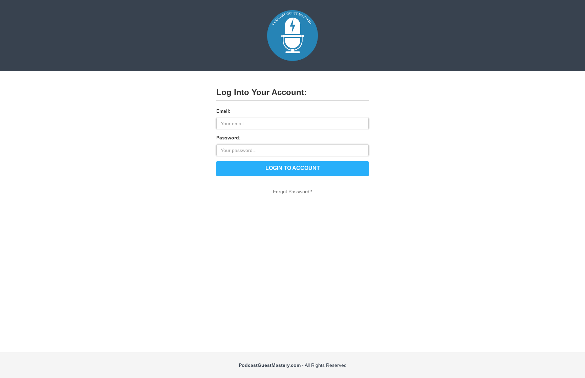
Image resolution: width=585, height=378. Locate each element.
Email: (223, 111)
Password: (228, 137)
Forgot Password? (292, 191)
